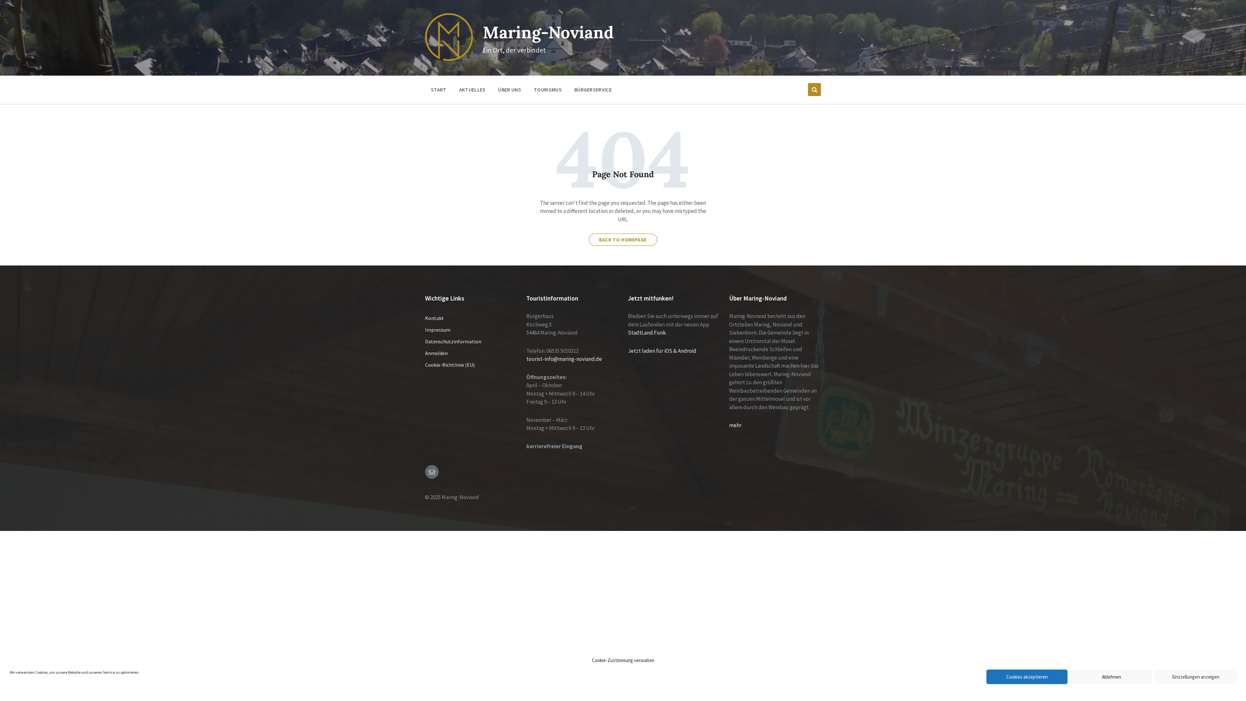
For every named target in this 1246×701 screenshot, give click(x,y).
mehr (735, 425)
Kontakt (434, 318)
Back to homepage (623, 240)
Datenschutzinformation (453, 341)
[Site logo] (449, 59)
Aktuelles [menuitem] (472, 89)
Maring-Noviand (548, 32)
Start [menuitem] (438, 89)
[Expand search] (814, 89)
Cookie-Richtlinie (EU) (450, 365)
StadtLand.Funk (647, 332)
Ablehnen (1111, 677)
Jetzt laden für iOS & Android (662, 350)
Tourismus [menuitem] (548, 89)
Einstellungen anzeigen (1195, 677)
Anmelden (436, 353)
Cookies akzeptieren (1027, 677)
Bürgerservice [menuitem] (593, 89)
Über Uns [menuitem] (509, 89)
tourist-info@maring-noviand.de (564, 359)
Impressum (437, 329)
